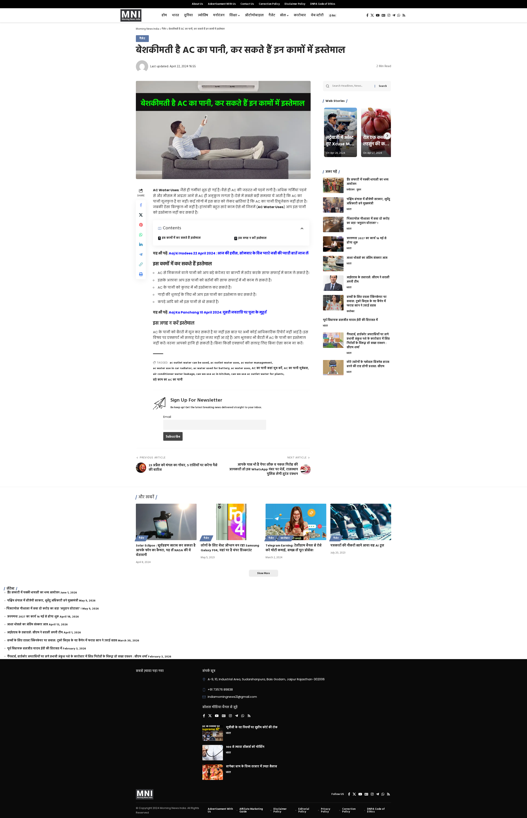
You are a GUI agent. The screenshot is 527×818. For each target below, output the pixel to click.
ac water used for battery (211, 368)
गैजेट (164, 29)
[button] (141, 264)
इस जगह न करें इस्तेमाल (252, 238)
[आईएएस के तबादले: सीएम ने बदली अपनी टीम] (333, 283)
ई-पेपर (332, 15)
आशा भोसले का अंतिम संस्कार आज (367, 258)
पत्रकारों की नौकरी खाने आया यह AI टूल (357, 545)
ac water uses (240, 368)
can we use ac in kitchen (213, 374)
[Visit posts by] (142, 66)
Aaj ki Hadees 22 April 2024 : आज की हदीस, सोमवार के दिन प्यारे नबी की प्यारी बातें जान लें (239, 253)
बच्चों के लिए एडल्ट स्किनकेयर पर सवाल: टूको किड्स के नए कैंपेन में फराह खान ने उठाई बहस (367, 301)
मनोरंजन (350, 190)
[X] (372, 15)
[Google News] (383, 15)
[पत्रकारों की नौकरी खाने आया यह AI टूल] (360, 522)
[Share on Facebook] (141, 205)
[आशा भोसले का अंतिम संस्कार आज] (333, 263)
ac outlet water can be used (189, 362)
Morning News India (147, 29)
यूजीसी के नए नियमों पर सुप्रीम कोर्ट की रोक (251, 727)
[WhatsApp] (398, 15)
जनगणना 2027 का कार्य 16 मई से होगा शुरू (366, 240)
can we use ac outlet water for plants (257, 374)
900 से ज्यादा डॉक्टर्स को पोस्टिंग (245, 747)
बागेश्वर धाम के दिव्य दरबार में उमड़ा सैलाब (251, 766)
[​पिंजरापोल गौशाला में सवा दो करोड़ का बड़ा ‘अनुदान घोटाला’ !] (333, 224)
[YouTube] (378, 15)
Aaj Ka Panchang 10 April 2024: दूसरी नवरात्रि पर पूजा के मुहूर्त (218, 312)
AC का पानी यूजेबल (296, 368)
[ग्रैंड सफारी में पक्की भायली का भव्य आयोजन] (333, 185)
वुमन (359, 190)
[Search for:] (352, 86)
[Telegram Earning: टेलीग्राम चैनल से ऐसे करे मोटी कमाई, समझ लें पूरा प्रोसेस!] (296, 522)
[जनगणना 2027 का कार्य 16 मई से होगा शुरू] (333, 244)
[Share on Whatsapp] (141, 235)
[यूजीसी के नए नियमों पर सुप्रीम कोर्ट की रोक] (212, 733)
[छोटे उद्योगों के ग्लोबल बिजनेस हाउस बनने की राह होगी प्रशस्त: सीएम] (333, 367)
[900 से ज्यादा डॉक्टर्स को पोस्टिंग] (212, 752)
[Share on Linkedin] (141, 245)
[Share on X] (141, 215)
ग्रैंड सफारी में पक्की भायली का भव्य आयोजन (367, 181)
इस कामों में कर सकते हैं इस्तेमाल (181, 238)
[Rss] (404, 15)
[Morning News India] (144, 794)
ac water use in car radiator (172, 368)
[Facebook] (367, 15)
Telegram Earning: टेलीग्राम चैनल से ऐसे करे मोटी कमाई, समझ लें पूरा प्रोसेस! (294, 548)
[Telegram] (393, 15)
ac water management (256, 362)
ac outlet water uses (224, 362)
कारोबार (350, 311)
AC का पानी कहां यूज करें (267, 368)
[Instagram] (388, 15)
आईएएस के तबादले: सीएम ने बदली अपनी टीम (368, 279)
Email (167, 417)
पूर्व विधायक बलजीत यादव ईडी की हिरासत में (350, 320)
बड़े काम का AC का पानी (168, 380)
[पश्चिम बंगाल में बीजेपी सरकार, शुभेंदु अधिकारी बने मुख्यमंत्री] (333, 205)
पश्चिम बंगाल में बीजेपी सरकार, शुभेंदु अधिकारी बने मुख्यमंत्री (368, 201)
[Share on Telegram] (141, 255)
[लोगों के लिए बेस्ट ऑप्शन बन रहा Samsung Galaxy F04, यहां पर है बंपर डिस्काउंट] (231, 522)
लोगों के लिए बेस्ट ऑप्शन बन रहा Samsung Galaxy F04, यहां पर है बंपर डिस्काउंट (230, 548)
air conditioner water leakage (174, 374)
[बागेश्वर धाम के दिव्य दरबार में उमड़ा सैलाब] (212, 772)
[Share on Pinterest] (141, 225)
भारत (349, 209)
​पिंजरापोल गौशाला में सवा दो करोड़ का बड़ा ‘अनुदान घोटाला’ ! (368, 221)
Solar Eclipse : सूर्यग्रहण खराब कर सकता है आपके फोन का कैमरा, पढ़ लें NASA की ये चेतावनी (166, 550)
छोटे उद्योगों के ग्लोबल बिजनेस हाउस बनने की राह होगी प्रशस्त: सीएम (368, 364)
